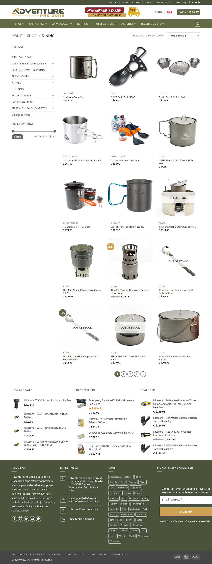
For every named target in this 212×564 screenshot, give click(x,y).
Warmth (122, 536)
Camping (113, 482)
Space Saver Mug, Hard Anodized (128, 226)
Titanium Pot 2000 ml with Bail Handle (175, 358)
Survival (113, 530)
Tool (144, 530)
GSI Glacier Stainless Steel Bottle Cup (82, 160)
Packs (145, 509)
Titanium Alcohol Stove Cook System (177, 226)
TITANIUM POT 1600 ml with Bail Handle (128, 358)
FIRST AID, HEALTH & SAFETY (29, 108)
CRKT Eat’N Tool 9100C (123, 97)
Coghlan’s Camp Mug (74, 97)
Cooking (132, 482)
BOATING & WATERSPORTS (28, 69)
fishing (137, 493)
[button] (188, 12)
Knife (123, 509)
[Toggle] (53, 57)
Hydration (125, 503)
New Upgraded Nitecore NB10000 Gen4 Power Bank (85, 500)
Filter (17, 137)
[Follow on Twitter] (192, 2)
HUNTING (18, 88)
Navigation (134, 509)
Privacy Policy (41, 554)
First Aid (127, 493)
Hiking (145, 498)
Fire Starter (114, 493)
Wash (131, 536)
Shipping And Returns (64, 554)
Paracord (113, 514)
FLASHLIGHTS (20, 76)
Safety (129, 519)
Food (124, 498)
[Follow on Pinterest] (199, 2)
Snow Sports (138, 525)
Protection (141, 514)
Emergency (122, 487)
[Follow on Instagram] (20, 519)
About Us (159, 2)
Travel (112, 536)
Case (123, 482)
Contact (149, 2)
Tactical (123, 530)
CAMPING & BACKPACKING (29, 63)
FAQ (168, 2)
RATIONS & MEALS (23, 101)
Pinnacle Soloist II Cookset (76, 226)
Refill (111, 519)
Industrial (113, 509)
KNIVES (16, 82)
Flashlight (114, 498)
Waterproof (142, 536)
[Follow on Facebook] (189, 2)
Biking (138, 477)
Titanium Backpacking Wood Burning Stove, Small (130, 292)
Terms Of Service (21, 554)
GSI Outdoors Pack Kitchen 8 (126, 160)
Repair (120, 519)
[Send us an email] (196, 2)
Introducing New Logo (81, 518)
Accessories (115, 477)
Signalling (125, 525)
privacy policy (190, 521)
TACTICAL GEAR (21, 95)
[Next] (143, 374)
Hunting (113, 503)
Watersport (114, 541)
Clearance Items (21, 114)
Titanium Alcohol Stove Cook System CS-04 (82, 292)
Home (17, 35)
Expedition (136, 487)
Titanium (134, 530)
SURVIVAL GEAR (21, 57)
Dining (142, 482)
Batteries (128, 477)
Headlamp (134, 498)
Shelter (138, 519)
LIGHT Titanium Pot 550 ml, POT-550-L (176, 162)
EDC (111, 487)
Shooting (113, 525)
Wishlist (176, 2)
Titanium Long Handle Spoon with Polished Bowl (176, 292)
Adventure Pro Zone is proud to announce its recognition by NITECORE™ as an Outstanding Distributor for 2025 (86, 484)
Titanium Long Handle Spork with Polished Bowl (80, 358)
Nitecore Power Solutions (83, 508)
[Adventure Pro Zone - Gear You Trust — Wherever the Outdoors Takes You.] (38, 12)
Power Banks (127, 514)
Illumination (138, 503)
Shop (32, 35)
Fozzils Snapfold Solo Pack (172, 97)
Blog (184, 2)
